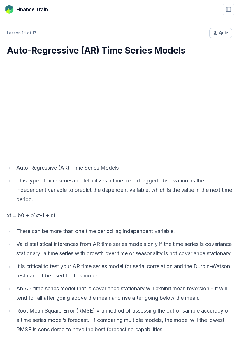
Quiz (223, 32)
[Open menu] (228, 9)
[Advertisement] (119, 106)
